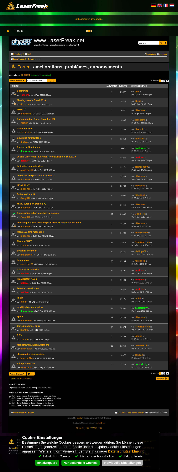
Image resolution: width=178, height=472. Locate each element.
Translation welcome (28, 288)
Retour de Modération (28, 147)
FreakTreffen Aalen (27, 279)
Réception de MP (26, 363)
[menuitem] (28, 54)
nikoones (140, 110)
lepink (23, 301)
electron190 (26, 170)
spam (20, 316)
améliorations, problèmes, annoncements (77, 66)
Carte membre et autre (28, 326)
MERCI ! (21, 109)
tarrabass (25, 132)
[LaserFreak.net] (22, 41)
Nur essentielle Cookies (80, 462)
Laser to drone (24, 128)
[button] (167, 81)
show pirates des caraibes (30, 354)
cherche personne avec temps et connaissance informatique (49, 222)
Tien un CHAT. (24, 241)
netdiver (24, 160)
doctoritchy (26, 151)
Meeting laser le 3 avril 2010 (31, 100)
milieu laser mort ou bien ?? (31, 204)
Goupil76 (25, 198)
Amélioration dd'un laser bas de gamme (38, 213)
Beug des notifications (29, 138)
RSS (19, 335)
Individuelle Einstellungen (122, 462)
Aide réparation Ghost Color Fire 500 (36, 119)
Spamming (22, 91)
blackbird (25, 113)
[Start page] (9, 31)
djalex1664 (26, 320)
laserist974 (26, 348)
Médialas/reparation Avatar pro (33, 345)
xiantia (24, 245)
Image (20, 298)
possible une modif (27, 251)
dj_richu (25, 74)
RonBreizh (26, 367)
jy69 (137, 91)
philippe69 (26, 254)
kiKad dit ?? (23, 185)
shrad (138, 101)
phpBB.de (101, 423)
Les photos (23, 260)
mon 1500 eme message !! (30, 232)
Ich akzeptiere (47, 462)
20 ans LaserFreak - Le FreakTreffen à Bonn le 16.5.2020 (46, 157)
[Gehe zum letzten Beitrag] (141, 91)
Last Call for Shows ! (28, 269)
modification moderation (30, 307)
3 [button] (164, 81)
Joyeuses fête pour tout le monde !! (35, 175)
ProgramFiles (142, 242)
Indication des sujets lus (30, 166)
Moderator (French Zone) (41, 75)
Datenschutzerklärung (126, 451)
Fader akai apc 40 (26, 194)
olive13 (139, 354)
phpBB (79, 418)
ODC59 (24, 123)
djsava (24, 141)
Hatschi (24, 94)
